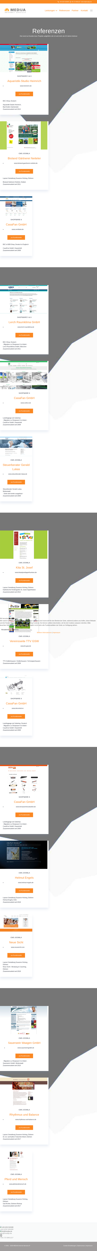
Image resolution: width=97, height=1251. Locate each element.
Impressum (56, 632)
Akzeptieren (5, 629)
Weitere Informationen (44, 632)
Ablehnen (15, 629)
